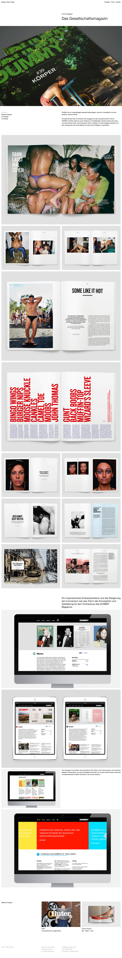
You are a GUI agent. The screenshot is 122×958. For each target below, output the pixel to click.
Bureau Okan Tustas (7, 2)
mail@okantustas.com (69, 947)
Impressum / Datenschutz (70, 951)
